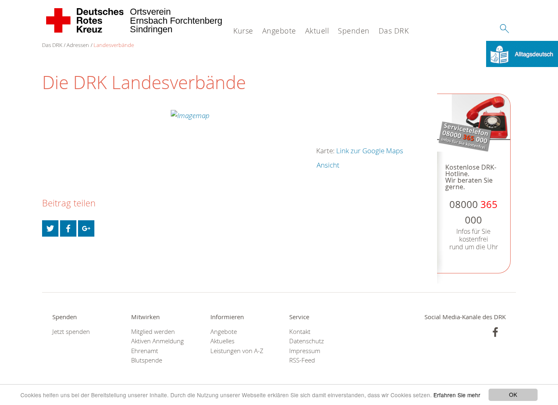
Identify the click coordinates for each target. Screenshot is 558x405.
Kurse (243, 31)
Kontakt (299, 332)
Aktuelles (222, 341)
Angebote (279, 31)
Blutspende (146, 360)
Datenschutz (306, 341)
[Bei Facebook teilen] (68, 228)
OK (513, 394)
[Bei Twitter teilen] (50, 228)
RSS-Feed (302, 360)
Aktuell (317, 31)
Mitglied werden (153, 332)
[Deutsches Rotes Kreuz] (85, 20)
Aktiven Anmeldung (157, 341)
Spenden (354, 31)
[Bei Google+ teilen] (86, 228)
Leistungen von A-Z (236, 351)
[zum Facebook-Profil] (495, 332)
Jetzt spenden (71, 332)
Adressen (78, 45)
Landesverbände (114, 45)
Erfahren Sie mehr (456, 395)
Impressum (304, 351)
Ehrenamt (144, 351)
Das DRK (394, 31)
